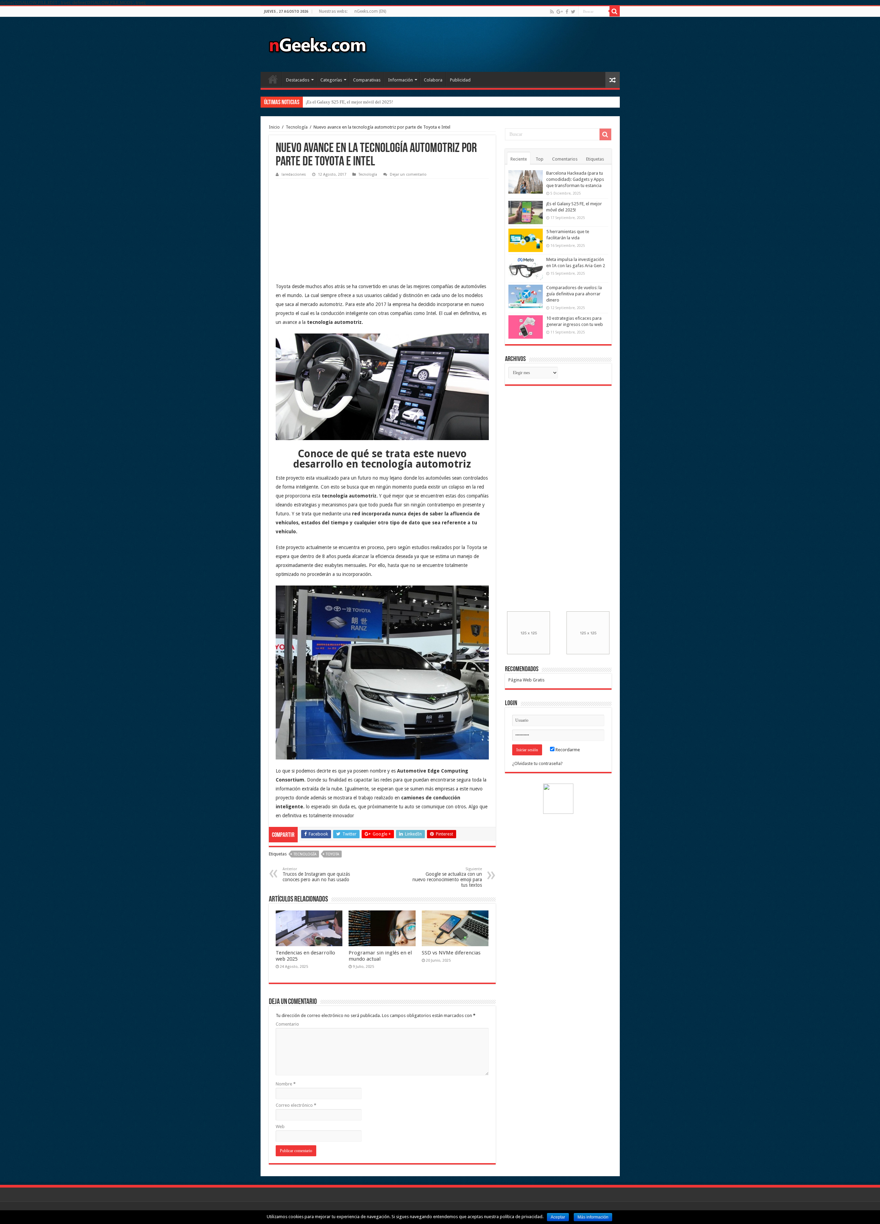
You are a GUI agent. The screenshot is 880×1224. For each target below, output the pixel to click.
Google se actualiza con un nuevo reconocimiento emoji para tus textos (447, 877)
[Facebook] (567, 12)
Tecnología (297, 127)
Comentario (287, 1024)
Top (539, 159)
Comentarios (565, 159)
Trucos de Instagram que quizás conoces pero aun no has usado (316, 874)
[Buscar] (614, 11)
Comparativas (367, 80)
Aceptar (558, 1217)
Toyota (332, 854)
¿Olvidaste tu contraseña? (537, 763)
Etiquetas (595, 159)
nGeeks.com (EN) (370, 11)
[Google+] (559, 12)
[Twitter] (573, 12)
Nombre (286, 1083)
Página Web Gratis (526, 679)
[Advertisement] (327, 225)
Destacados (297, 80)
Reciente (518, 159)
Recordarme (567, 749)
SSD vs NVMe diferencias (451, 953)
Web (280, 1126)
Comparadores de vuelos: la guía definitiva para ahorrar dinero (574, 294)
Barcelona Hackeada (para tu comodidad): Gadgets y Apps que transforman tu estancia (575, 179)
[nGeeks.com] (317, 43)
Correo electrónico (296, 1105)
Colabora (433, 80)
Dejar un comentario (408, 174)
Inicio (273, 79)
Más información (593, 1217)
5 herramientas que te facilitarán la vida (342, 102)
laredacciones (294, 174)
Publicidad (460, 80)
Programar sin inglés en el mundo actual (380, 956)
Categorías (331, 80)
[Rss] (551, 12)
